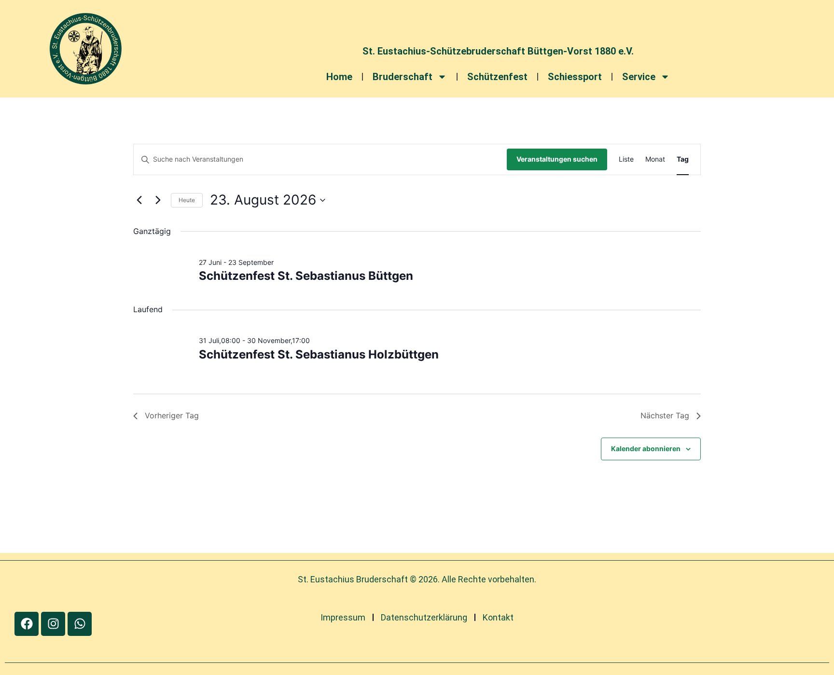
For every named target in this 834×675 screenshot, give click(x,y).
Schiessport (575, 77)
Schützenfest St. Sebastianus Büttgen (306, 276)
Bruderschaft (402, 77)
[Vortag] (139, 200)
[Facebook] (26, 624)
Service (638, 77)
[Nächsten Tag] (158, 200)
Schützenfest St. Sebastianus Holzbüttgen (319, 354)
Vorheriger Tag (172, 415)
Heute (187, 200)
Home (339, 77)
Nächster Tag (664, 415)
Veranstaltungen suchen (557, 159)
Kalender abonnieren (646, 448)
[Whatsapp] (80, 624)
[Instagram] (53, 624)
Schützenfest (497, 77)
